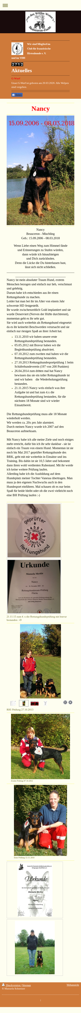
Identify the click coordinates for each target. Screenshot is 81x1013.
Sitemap (26, 985)
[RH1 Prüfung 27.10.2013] (40, 661)
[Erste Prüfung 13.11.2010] (40, 820)
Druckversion (13, 985)
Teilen (18, 95)
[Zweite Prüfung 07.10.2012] (40, 746)
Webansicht (73, 985)
